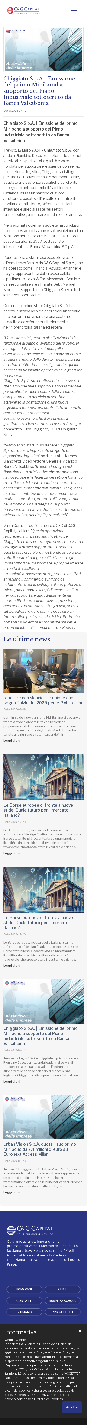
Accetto (72, 1407)
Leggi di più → (13, 740)
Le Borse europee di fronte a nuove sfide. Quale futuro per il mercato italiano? (38, 810)
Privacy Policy (34, 1352)
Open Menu (74, 10)
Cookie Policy (60, 1352)
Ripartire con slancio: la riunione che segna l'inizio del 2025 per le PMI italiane (43, 700)
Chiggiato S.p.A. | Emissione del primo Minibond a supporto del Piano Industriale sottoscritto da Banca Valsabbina (40, 1036)
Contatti (24, 1301)
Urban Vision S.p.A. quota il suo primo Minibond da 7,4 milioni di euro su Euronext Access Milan (39, 1149)
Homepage (24, 1289)
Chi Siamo (24, 1312)
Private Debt (63, 1312)
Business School (62, 1301)
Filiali (62, 1289)
